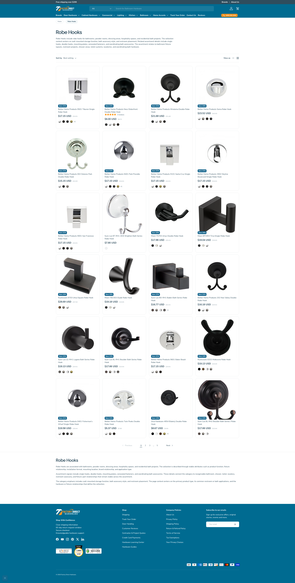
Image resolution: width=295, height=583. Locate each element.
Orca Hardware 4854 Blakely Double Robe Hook (169, 422)
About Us (235, 2)
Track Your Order (177, 15)
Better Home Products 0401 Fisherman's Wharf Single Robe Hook (75, 422)
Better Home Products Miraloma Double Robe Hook (170, 110)
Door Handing (128, 524)
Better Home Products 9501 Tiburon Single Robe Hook (76, 110)
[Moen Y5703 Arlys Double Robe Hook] (170, 214)
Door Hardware (70, 15)
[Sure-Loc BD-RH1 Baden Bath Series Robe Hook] (170, 276)
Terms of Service (173, 533)
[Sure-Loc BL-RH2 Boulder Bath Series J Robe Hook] (217, 400)
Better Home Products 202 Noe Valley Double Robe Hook (217, 299)
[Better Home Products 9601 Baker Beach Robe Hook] (170, 338)
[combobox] (151, 8)
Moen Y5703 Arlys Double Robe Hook (167, 236)
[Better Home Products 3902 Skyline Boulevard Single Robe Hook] (217, 152)
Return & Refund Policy (176, 528)
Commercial (107, 15)
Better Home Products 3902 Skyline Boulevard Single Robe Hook (213, 175)
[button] (237, 8)
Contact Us (191, 15)
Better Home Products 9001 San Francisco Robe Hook (76, 237)
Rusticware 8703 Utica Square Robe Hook (75, 297)
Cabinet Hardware (89, 15)
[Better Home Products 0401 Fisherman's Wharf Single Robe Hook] (77, 400)
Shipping (125, 514)
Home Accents (159, 15)
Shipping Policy (172, 524)
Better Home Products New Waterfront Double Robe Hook (121, 110)
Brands (225, 2)
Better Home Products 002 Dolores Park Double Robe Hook (75, 175)
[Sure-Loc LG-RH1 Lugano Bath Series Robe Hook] (77, 338)
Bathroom (144, 15)
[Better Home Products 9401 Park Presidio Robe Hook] (124, 152)
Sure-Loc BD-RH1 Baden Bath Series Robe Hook (169, 299)
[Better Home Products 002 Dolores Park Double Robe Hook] (77, 152)
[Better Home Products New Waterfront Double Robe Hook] (124, 88)
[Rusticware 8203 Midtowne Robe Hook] (217, 338)
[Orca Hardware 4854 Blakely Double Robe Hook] (170, 400)
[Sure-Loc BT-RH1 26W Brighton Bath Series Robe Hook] (124, 214)
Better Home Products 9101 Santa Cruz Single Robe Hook (170, 175)
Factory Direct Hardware (68, 575)
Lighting (120, 15)
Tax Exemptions (172, 537)
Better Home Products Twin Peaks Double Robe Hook (122, 422)
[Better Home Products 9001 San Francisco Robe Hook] (77, 214)
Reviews (201, 15)
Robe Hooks (72, 21)
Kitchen (132, 15)
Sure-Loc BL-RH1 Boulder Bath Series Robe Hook (123, 361)
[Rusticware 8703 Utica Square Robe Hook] (77, 276)
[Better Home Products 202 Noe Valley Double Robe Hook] (217, 276)
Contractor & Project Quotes (134, 533)
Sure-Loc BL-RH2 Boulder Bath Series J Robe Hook (217, 422)
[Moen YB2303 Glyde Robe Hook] (124, 276)
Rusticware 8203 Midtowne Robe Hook (214, 359)
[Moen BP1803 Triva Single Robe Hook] (217, 214)
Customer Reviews (130, 528)
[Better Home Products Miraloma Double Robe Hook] (170, 88)
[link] (127, 445)
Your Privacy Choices (174, 542)
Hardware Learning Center (133, 542)
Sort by (59, 58)
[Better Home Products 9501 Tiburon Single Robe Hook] (77, 88)
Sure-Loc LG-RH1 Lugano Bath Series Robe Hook (76, 361)
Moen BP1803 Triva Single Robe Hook (214, 236)
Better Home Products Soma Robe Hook (214, 109)
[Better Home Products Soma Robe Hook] (217, 88)
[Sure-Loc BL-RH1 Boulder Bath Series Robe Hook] (124, 338)
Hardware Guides (129, 547)
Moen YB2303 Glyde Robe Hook (118, 297)
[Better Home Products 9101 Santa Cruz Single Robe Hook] (170, 152)
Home (60, 21)
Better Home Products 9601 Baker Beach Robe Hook (168, 361)
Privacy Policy (171, 519)
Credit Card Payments (131, 537)
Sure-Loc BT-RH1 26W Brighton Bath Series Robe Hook (123, 237)
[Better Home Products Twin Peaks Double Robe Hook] (124, 400)
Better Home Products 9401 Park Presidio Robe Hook (122, 175)
